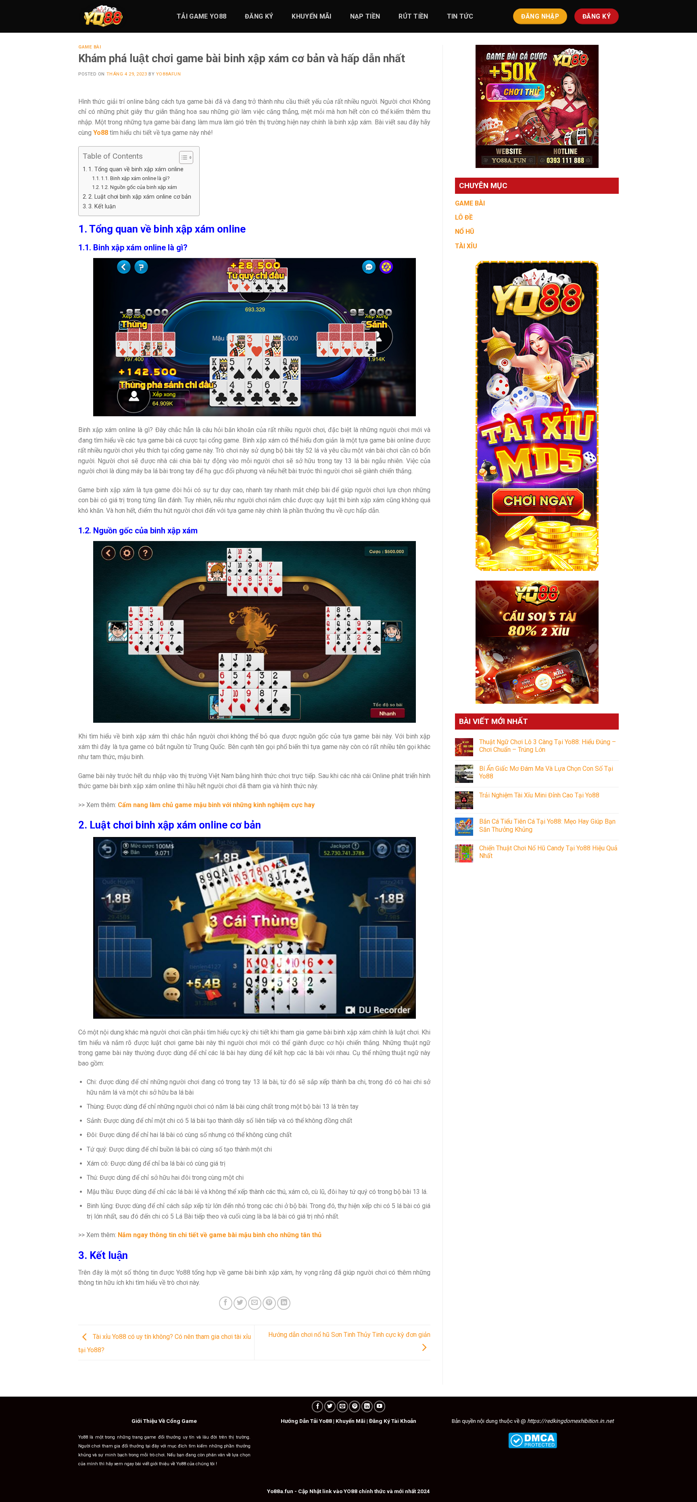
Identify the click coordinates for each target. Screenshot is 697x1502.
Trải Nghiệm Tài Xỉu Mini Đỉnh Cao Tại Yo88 (539, 795)
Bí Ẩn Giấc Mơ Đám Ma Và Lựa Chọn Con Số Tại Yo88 (546, 772)
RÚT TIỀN (413, 16)
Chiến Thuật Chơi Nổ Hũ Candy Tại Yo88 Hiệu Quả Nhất (548, 852)
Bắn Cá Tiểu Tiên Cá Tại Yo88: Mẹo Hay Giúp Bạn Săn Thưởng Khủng (547, 825)
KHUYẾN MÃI (311, 16)
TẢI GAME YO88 (201, 16)
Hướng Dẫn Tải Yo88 (306, 1421)
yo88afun (168, 74)
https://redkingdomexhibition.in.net (570, 1421)
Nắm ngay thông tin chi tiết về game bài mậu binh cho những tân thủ (219, 1235)
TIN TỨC (460, 16)
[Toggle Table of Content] (182, 157)
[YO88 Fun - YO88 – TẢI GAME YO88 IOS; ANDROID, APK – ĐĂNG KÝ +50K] (118, 16)
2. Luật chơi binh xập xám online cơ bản (139, 196)
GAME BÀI (470, 203)
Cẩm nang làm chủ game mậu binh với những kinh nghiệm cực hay (216, 805)
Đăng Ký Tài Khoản (392, 1421)
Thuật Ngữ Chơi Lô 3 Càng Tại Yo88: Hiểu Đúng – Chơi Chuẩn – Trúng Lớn (547, 745)
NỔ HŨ (464, 231)
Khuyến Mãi (350, 1421)
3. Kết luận (102, 206)
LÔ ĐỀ (464, 217)
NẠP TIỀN (365, 16)
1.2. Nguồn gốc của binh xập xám (139, 187)
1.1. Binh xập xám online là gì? (135, 178)
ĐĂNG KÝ (259, 16)
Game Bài (89, 47)
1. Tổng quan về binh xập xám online (136, 169)
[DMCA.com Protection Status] (532, 1440)
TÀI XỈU (466, 246)
